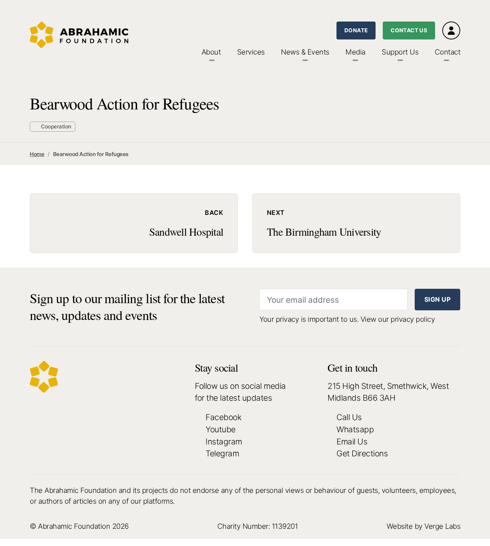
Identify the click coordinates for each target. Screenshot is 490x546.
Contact (448, 52)
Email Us (351, 441)
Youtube (221, 429)
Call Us (349, 417)
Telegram (222, 453)
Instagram (224, 441)
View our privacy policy (398, 319)
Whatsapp (355, 429)
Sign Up (437, 299)
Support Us (400, 52)
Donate (356, 30)
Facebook (223, 417)
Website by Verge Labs (424, 526)
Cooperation (55, 126)
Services (251, 52)
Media (355, 52)
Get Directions (362, 453)
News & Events (305, 52)
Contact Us (409, 30)
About (211, 52)
